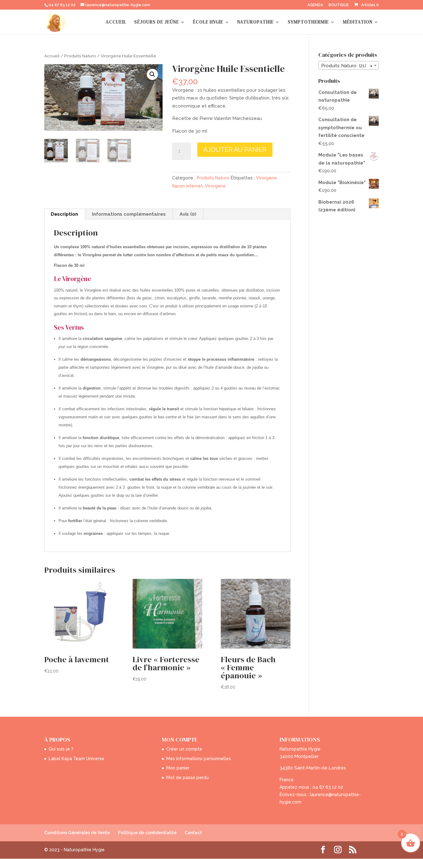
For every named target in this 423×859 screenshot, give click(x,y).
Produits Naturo (80, 55)
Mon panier (178, 767)
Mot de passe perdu (187, 777)
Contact (193, 832)
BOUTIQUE (339, 5)
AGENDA (315, 5)
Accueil (51, 55)
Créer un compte (184, 749)
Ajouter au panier (234, 149)
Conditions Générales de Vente (77, 832)
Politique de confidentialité (147, 832)
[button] (152, 74)
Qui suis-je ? (61, 749)
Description (64, 214)
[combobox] (348, 65)
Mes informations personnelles (198, 758)
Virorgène (215, 185)
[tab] (64, 214)
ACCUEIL (116, 22)
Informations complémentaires (129, 214)
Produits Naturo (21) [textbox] (346, 65)
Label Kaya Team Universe (76, 758)
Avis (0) (188, 214)
